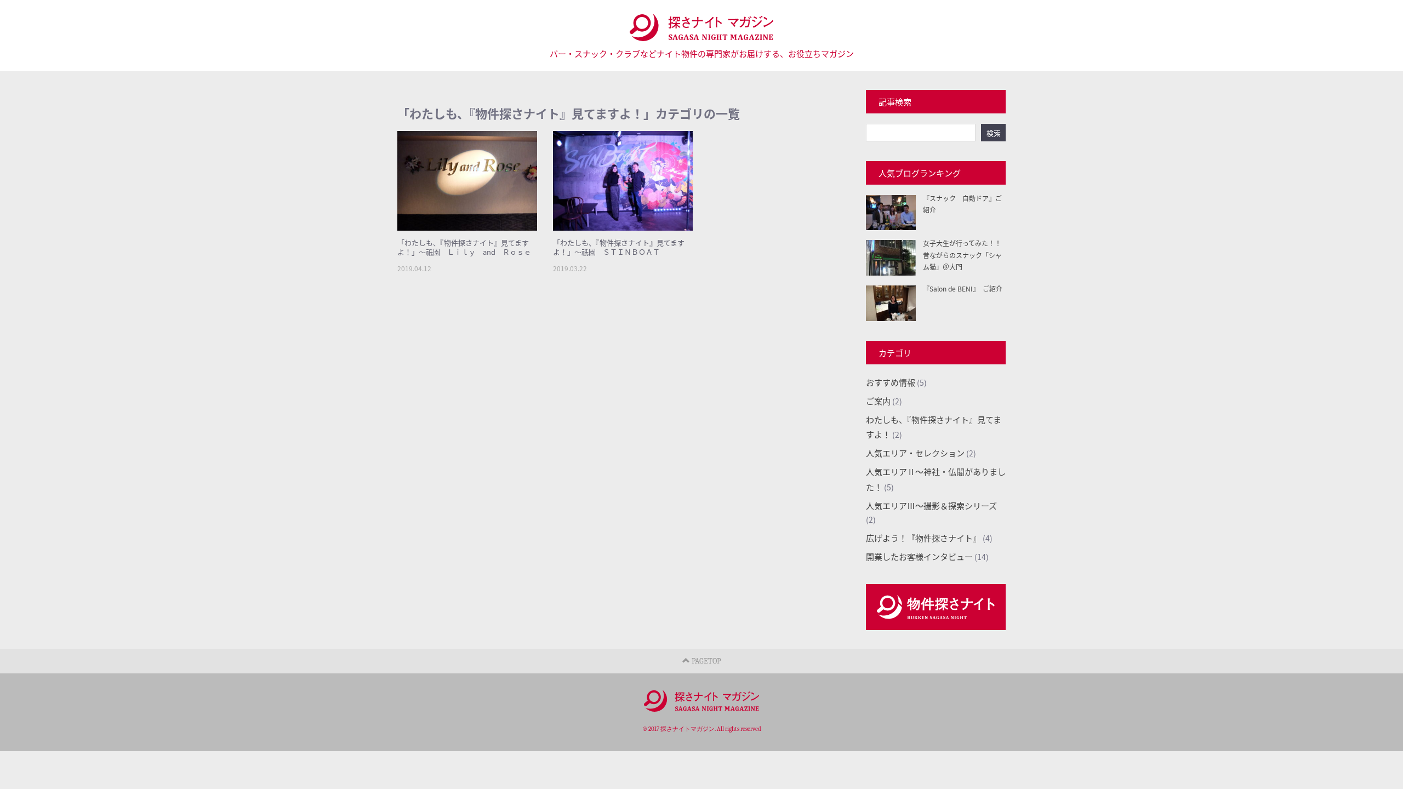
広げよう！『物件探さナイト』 (923, 538)
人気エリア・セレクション (915, 453)
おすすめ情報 (890, 382)
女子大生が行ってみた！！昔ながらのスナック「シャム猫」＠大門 (962, 254)
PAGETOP (705, 661)
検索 (993, 133)
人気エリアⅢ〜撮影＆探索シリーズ (931, 505)
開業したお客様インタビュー (919, 556)
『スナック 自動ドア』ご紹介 (962, 204)
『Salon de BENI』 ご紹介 (962, 288)
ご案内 (878, 401)
